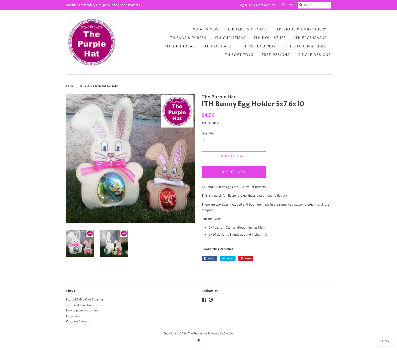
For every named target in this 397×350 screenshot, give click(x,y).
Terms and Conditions (80, 305)
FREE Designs (276, 55)
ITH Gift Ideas (180, 46)
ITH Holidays (217, 46)
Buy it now (234, 172)
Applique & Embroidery (301, 29)
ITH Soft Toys (238, 55)
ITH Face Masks (310, 38)
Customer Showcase (78, 321)
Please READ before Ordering (84, 299)
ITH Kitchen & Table (306, 46)
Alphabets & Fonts (247, 29)
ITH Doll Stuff (270, 38)
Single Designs (314, 55)
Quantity (208, 133)
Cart (290, 5)
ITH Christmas (230, 38)
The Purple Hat (197, 333)
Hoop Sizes (73, 316)
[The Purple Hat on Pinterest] (210, 300)
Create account (265, 5)
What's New (206, 29)
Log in (243, 5)
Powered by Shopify (220, 333)
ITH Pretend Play (257, 46)
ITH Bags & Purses (187, 38)
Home (69, 86)
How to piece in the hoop (82, 310)
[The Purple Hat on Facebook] (204, 300)
